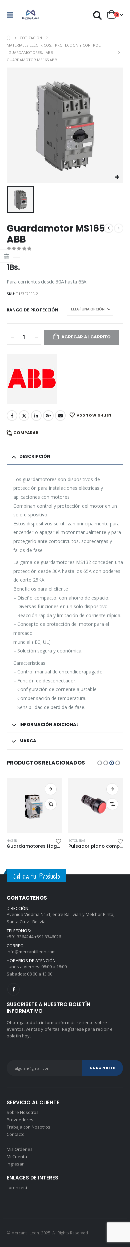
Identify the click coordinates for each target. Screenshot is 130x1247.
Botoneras (15, 840)
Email (60, 415)
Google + (48, 415)
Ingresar (15, 1164)
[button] (12, 15)
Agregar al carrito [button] (112, 789)
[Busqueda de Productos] (97, 15)
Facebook (12, 415)
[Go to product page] (34, 805)
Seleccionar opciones (51, 789)
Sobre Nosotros (23, 1112)
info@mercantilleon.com (31, 952)
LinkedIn (36, 415)
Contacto (16, 1134)
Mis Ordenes (20, 1149)
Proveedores (20, 1120)
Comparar (25, 433)
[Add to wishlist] (59, 840)
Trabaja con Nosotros (28, 1127)
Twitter (24, 415)
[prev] (108, 228)
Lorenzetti (17, 1187)
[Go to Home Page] (8, 38)
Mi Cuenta (17, 1156)
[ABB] (32, 379)
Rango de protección (32, 310)
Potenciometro (80, 840)
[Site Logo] (30, 15)
